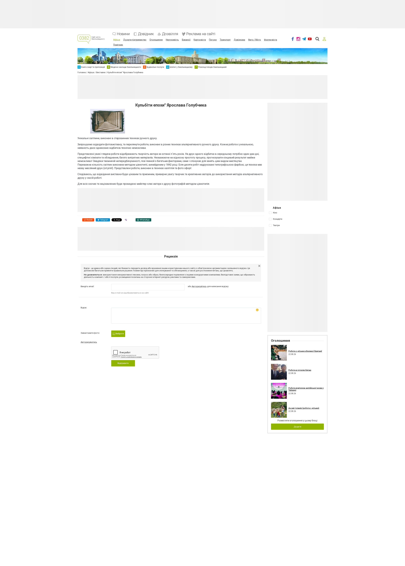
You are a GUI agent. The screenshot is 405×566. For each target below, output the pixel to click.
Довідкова (239, 39)
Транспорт (225, 39)
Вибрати (119, 333)
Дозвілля (170, 34)
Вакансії (186, 39)
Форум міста (270, 39)
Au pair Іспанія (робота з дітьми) (303, 408)
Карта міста (200, 39)
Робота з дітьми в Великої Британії (305, 351)
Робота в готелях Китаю (299, 370)
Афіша (116, 39)
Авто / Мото (254, 39)
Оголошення (156, 39)
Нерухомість (172, 39)
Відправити (123, 363)
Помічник (118, 45)
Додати (297, 426)
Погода (213, 39)
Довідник (146, 34)
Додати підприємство (134, 39)
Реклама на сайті (200, 34)
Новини (123, 34)
